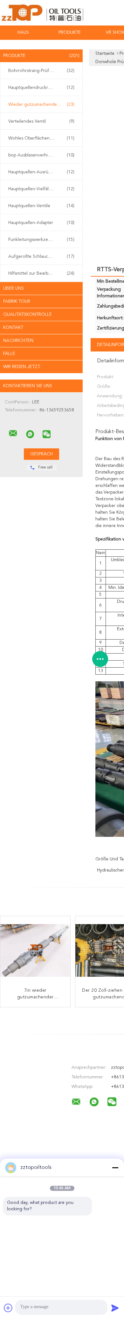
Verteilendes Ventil (41, 121)
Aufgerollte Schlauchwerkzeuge (41, 256)
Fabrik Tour (16, 301)
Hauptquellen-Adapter (41, 223)
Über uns (13, 288)
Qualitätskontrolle (27, 314)
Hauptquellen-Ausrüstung (41, 172)
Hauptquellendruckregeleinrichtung (43, 87)
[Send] (115, 1308)
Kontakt (13, 327)
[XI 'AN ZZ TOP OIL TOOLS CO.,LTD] (13, 433)
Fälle (9, 353)
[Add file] (8, 1308)
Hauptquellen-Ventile (41, 206)
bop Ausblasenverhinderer (41, 155)
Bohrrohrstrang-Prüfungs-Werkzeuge (43, 71)
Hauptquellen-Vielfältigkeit (41, 189)
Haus (23, 32)
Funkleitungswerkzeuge (41, 239)
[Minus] (115, 1167)
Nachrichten (18, 340)
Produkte (70, 32)
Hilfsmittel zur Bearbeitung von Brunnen (43, 273)
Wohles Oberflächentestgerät (41, 138)
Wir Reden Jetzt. (21, 367)
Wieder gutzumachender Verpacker (43, 104)
